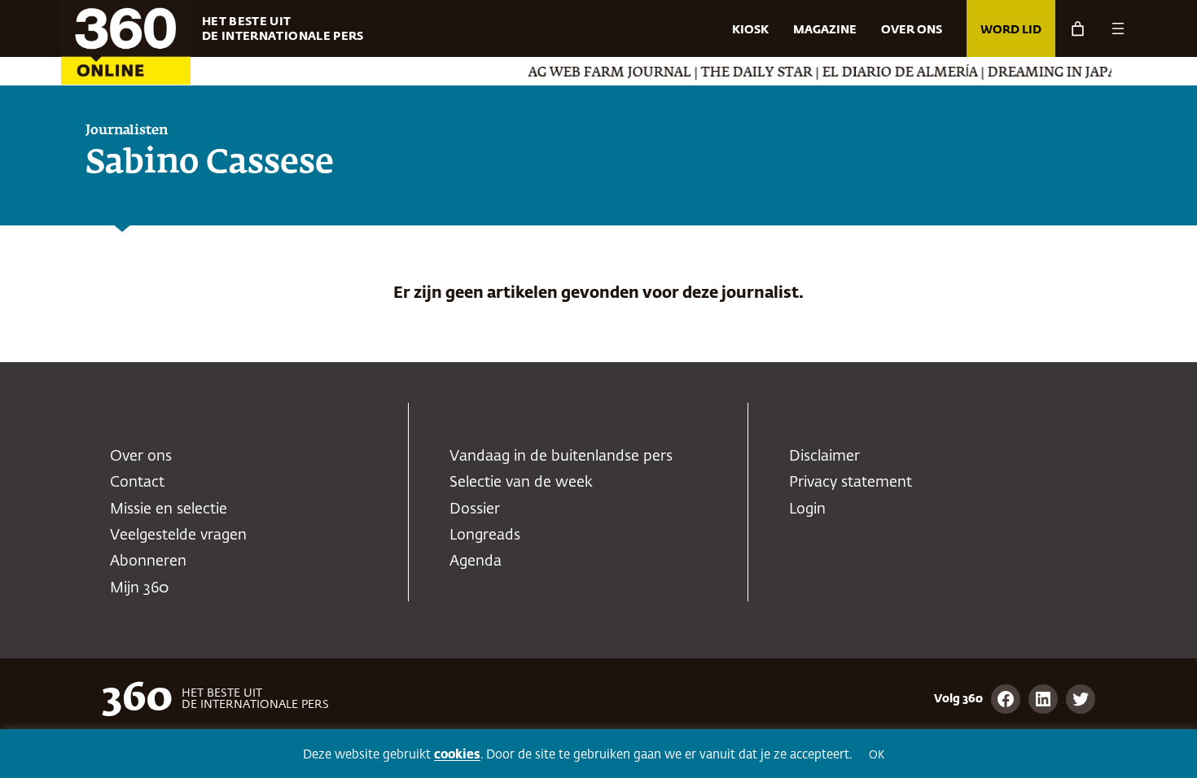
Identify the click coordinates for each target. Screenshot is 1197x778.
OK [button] (876, 755)
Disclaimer (824, 456)
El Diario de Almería (888, 73)
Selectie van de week (521, 482)
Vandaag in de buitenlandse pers (561, 456)
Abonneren (148, 561)
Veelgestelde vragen (178, 535)
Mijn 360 (139, 588)
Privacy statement (850, 482)
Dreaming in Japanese (1057, 73)
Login (807, 509)
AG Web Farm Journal (597, 73)
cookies (457, 755)
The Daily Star (744, 73)
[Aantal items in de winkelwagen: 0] (1077, 29)
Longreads (484, 535)
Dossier (474, 509)
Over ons (141, 456)
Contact (137, 482)
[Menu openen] (1118, 28)
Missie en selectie (168, 509)
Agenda (475, 561)
